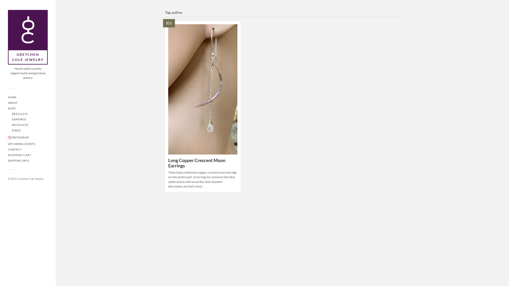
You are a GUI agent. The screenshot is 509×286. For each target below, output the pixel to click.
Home (12, 97)
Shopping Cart (19, 155)
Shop (12, 108)
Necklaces (20, 125)
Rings (16, 130)
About (13, 102)
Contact (15, 149)
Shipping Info (18, 160)
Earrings (19, 119)
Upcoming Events (21, 144)
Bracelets (20, 114)
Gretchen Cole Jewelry (28, 57)
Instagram (20, 137)
